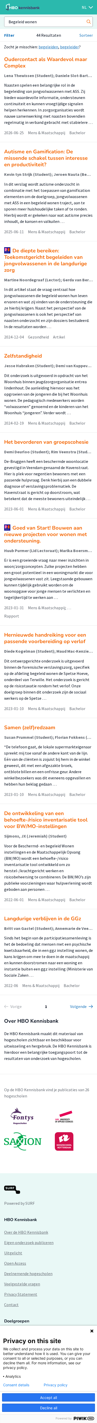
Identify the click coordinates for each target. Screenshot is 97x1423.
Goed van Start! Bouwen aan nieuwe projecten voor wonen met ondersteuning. (45, 534)
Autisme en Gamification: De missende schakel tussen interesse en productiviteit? (46, 158)
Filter (9, 35)
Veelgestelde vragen (22, 1283)
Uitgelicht (13, 1252)
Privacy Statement (20, 1294)
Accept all (48, 1397)
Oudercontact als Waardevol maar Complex (45, 62)
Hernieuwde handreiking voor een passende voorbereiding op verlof (45, 638)
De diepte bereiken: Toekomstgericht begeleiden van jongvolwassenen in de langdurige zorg (45, 260)
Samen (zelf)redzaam (29, 727)
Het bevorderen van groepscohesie (46, 442)
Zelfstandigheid (23, 355)
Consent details (16, 1385)
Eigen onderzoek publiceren (29, 1242)
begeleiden (48, 46)
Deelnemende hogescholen (28, 1273)
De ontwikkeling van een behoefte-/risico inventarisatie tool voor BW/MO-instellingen (45, 820)
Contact (11, 1304)
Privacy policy (56, 1385)
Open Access (15, 1263)
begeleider (69, 46)
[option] (48, 1129)
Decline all (48, 1408)
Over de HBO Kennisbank (26, 1232)
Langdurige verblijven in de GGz (42, 918)
